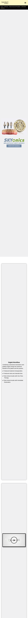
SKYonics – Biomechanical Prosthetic (12, 6)
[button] (25, 2)
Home (2, 6)
